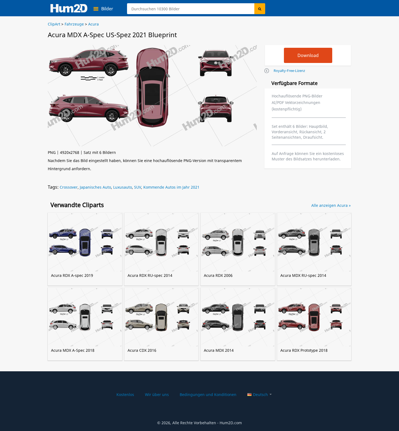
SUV (137, 187)
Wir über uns (157, 394)
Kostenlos (125, 394)
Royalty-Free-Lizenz (289, 70)
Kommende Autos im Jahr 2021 (171, 187)
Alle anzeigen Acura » (331, 205)
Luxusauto (122, 187)
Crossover (69, 187)
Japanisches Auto (95, 187)
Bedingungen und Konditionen (208, 394)
